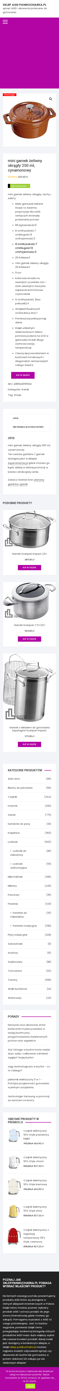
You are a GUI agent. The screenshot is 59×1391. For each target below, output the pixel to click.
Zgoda (30, 1386)
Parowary (13, 894)
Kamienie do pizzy (19, 824)
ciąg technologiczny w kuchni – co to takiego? (29, 1068)
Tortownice (15, 971)
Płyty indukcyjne (17, 934)
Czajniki (12, 796)
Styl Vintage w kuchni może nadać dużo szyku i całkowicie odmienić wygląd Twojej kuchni (29, 1053)
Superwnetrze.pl (18, 463)
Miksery (12, 885)
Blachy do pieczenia (20, 787)
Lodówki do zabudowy (18, 852)
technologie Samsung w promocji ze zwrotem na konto (28, 1098)
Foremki (12, 805)
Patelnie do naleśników (18, 914)
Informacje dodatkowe (28, 426)
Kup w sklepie (23, 375)
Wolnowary (14, 998)
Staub (17, 395)
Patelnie (13, 903)
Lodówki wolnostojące (18, 865)
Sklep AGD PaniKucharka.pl (25, 5)
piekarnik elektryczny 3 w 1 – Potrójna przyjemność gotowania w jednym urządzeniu (28, 1083)
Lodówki (13, 842)
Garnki (25, 389)
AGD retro (14, 778)
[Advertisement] (29, 57)
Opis (16, 418)
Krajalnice (14, 833)
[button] (51, 99)
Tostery (12, 980)
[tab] (16, 418)
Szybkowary (15, 961)
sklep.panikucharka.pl (23, 1347)
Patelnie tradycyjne (25, 925)
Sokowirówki (15, 943)
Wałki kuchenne (17, 989)
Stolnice (13, 952)
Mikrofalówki (15, 876)
